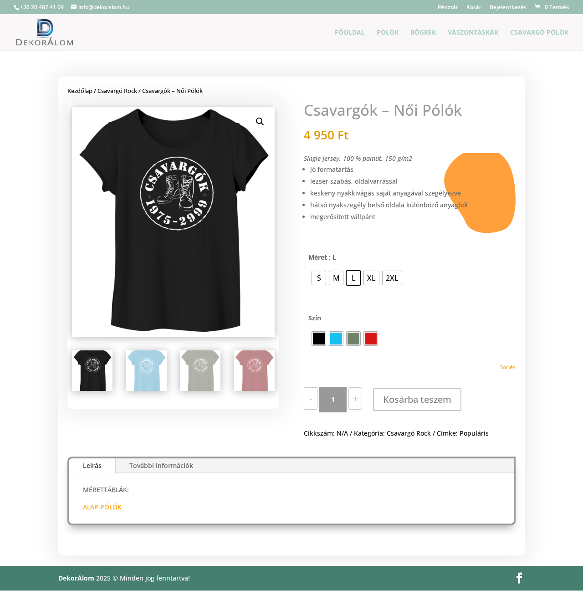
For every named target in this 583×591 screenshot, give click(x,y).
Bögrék (423, 32)
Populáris (474, 433)
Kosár (473, 8)
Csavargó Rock (117, 91)
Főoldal (350, 32)
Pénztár (448, 8)
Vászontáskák (473, 32)
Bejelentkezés (508, 8)
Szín (314, 317)
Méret (317, 257)
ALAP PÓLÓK (102, 507)
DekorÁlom (76, 578)
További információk (161, 465)
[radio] (319, 278)
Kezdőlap (79, 91)
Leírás (92, 465)
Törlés (508, 367)
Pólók (388, 32)
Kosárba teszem (417, 399)
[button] (260, 121)
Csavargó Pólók (539, 32)
